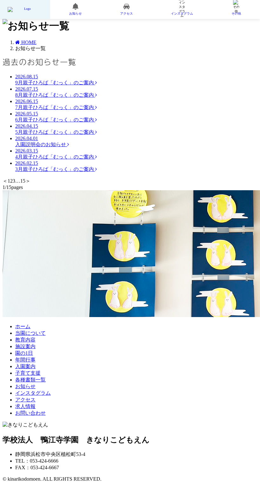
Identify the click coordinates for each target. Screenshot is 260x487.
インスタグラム (33, 393)
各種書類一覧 (30, 379)
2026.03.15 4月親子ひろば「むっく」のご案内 (55, 153)
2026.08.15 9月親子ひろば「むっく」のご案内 (55, 79)
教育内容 (25, 339)
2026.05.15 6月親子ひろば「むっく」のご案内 (55, 116)
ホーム (22, 326)
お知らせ (25, 386)
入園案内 (25, 366)
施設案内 (25, 346)
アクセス (25, 399)
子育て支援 (28, 373)
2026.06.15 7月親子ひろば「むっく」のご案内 (55, 104)
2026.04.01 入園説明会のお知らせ (41, 141)
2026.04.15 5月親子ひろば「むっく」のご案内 (55, 129)
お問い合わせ (30, 413)
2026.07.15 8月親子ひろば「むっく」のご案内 (55, 92)
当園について (30, 333)
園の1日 (24, 353)
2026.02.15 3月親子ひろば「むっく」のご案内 (55, 166)
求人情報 (25, 406)
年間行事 (25, 359)
